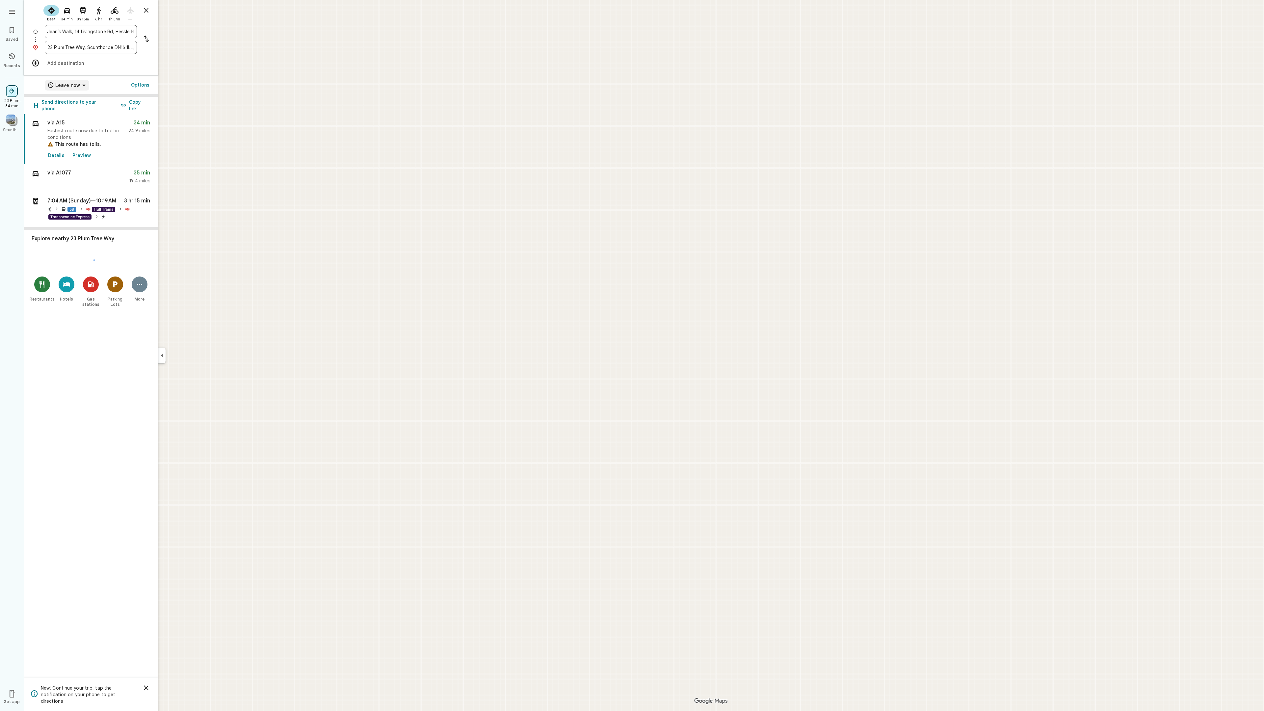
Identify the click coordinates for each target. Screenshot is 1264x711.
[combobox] (90, 31)
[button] (91, 178)
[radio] (51, 12)
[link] (91, 139)
